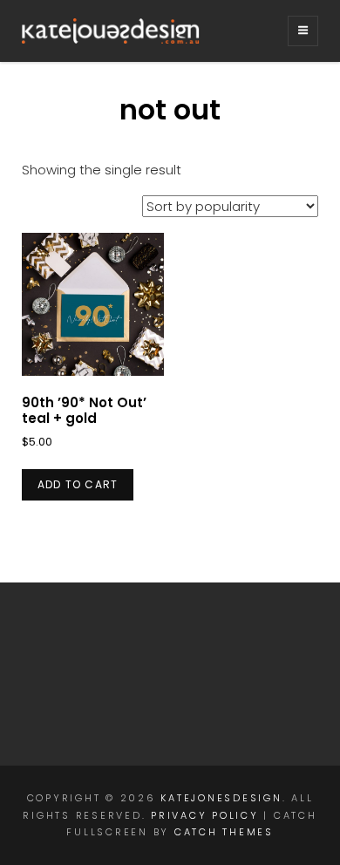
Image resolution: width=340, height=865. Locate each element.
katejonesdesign (221, 798)
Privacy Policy (205, 815)
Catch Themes (224, 832)
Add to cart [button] (77, 484)
